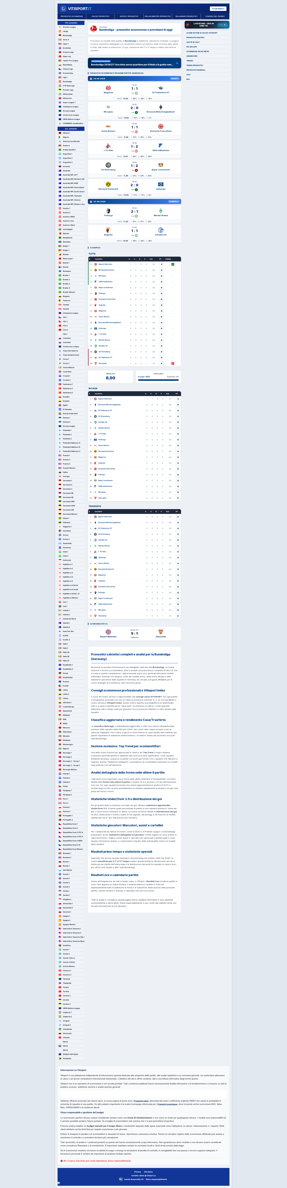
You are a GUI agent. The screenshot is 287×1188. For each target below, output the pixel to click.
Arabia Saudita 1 (69, 150)
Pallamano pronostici (186, 16)
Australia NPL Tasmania (72, 196)
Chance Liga (68, 69)
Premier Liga (68, 90)
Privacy (137, 1172)
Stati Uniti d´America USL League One (73, 937)
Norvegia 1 (67, 753)
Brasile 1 (66, 275)
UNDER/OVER (191, 56)
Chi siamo (148, 1172)
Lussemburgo (68, 707)
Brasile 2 (66, 279)
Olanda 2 (66, 778)
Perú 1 (65, 799)
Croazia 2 (67, 380)
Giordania (67, 531)
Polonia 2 (66, 811)
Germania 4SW (69, 506)
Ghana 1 (66, 518)
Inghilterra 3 (68, 573)
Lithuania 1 (67, 702)
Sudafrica (67, 945)
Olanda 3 (66, 782)
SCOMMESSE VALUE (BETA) (197, 51)
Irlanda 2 (66, 615)
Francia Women (69, 468)
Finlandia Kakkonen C (71, 451)
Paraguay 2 (67, 795)
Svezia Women (69, 966)
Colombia (67, 338)
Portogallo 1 (67, 816)
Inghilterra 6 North (70, 585)
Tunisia (66, 987)
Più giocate (191, 47)
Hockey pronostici (129, 16)
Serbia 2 (66, 895)
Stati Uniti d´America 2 (72, 933)
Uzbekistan (67, 1029)
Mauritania (67, 732)
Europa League (69, 111)
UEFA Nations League (71, 119)
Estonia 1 (66, 418)
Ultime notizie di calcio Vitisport (201, 33)
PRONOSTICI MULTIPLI (195, 37)
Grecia (65, 535)
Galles (65, 472)
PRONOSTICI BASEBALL (195, 70)
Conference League (71, 115)
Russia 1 (66, 862)
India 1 (65, 552)
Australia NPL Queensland (73, 187)
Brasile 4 (66, 288)
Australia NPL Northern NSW (73, 179)
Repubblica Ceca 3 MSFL (73, 841)
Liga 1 (65, 77)
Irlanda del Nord (69, 619)
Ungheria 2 (67, 1017)
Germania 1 (67, 481)
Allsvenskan (68, 94)
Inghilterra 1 (68, 564)
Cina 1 (65, 326)
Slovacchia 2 (68, 908)
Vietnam (66, 1037)
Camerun (66, 300)
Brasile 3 (66, 284)
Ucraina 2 (67, 1004)
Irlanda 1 (66, 610)
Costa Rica (67, 372)
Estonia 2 (66, 422)
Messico (66, 736)
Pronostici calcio (141, 1101)
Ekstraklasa (67, 65)
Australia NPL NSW (70, 183)
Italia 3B (66, 656)
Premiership (68, 73)
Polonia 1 (66, 807)
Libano (65, 698)
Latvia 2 (66, 694)
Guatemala (67, 543)
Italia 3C (66, 661)
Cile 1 (65, 317)
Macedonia (67, 711)
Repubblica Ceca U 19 (71, 845)
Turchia (66, 991)
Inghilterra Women (70, 598)
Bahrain (66, 233)
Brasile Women (69, 292)
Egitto (65, 405)
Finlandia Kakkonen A (71, 443)
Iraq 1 (65, 606)
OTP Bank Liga (68, 86)
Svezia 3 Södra (69, 962)
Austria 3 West (69, 225)
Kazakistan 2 (68, 669)
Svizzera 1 (67, 970)
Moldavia (66, 740)
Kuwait (65, 686)
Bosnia (65, 267)
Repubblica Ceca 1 (70, 824)
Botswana (67, 271)
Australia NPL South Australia (73, 192)
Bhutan (66, 254)
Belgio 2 (66, 250)
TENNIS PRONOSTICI (194, 65)
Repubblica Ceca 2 (70, 828)
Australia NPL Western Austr (73, 204)
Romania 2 (67, 857)
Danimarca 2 (68, 388)
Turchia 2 (66, 996)
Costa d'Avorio (68, 367)
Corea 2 (66, 363)
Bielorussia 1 (68, 259)
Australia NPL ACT (70, 175)
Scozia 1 (66, 874)
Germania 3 (67, 489)
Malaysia (66, 715)
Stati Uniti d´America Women (73, 941)
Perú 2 (65, 803)
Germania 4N (68, 497)
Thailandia (67, 983)
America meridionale (71, 141)
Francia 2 (66, 460)
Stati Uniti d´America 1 (72, 929)
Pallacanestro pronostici (158, 16)
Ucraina (66, 1000)
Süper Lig (67, 56)
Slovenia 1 (67, 912)
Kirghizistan (68, 677)
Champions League (70, 107)
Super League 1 (69, 102)
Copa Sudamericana (71, 355)
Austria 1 (66, 208)
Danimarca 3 (68, 393)
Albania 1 (66, 133)
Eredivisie (67, 48)
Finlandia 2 (67, 434)
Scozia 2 (66, 878)
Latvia (65, 690)
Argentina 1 (67, 154)
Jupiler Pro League (70, 61)
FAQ (188, 79)
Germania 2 (67, 485)
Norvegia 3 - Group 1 (71, 761)
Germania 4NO (69, 501)
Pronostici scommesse (72, 16)
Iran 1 (65, 602)
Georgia (66, 476)
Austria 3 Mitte (69, 217)
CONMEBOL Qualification (73, 123)
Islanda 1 (66, 623)
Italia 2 (65, 648)
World (65, 1042)
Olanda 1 (66, 774)
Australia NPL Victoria (71, 200)
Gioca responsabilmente (156, 1179)
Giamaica (66, 522)
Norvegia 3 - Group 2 (71, 765)
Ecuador (66, 397)
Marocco (66, 728)
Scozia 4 (66, 887)
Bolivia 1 (66, 263)
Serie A (66, 40)
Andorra (66, 145)
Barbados (67, 242)
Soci (188, 75)
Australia (66, 171)
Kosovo (66, 682)
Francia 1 (66, 455)
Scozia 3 (66, 883)
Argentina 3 (67, 162)
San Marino (67, 870)
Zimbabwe (67, 1058)
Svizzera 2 (67, 975)
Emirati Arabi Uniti (70, 414)
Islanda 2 (66, 627)
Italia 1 (65, 644)
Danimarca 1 (68, 384)
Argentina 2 (67, 158)
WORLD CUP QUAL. (70, 1054)
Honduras (67, 548)
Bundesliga (67, 35)
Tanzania (66, 979)
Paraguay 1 (67, 790)
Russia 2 (66, 866)
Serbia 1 (66, 891)
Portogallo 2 (68, 820)
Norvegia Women (70, 769)
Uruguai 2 (67, 1025)
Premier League (69, 27)
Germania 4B (68, 493)
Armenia (66, 166)
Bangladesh (67, 238)
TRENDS (189, 61)
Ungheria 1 (67, 1012)
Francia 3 (66, 464)
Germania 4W (68, 510)
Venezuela (67, 1033)
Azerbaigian (68, 229)
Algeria (66, 137)
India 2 (65, 556)
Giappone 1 (67, 527)
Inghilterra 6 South (70, 589)
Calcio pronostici (100, 16)
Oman (65, 786)
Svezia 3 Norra (69, 958)
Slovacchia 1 (68, 903)
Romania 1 (67, 853)
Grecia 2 (66, 539)
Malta (65, 723)
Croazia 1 (66, 376)
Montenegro (68, 744)
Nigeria (66, 749)
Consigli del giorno (215, 16)
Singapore (67, 899)
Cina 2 (65, 330)
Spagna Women (69, 924)
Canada (66, 305)
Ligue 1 (66, 44)
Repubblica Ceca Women (73, 849)
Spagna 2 (66, 920)
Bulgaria (66, 296)
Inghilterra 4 (68, 577)
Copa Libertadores (70, 351)
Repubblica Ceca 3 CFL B (73, 836)
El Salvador (67, 409)
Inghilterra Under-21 (71, 594)
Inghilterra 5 (68, 581)
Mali (64, 719)
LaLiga (65, 31)
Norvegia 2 (67, 757)
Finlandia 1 (67, 430)
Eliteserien (67, 98)
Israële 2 (66, 640)
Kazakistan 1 (68, 665)
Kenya (65, 673)
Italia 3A (66, 652)
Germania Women (70, 514)
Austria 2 (66, 212)
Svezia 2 (66, 954)
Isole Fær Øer (68, 631)
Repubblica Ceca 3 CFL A (73, 832)
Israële (65, 635)
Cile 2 (65, 321)
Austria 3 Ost (68, 221)
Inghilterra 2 (68, 568)
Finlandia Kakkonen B (71, 447)
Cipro (65, 334)
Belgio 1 (66, 246)
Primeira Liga (68, 52)
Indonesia (67, 560)
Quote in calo (193, 42)
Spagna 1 (66, 916)
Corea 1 (66, 359)
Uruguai (66, 1021)
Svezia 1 (66, 950)
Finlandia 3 (67, 439)
